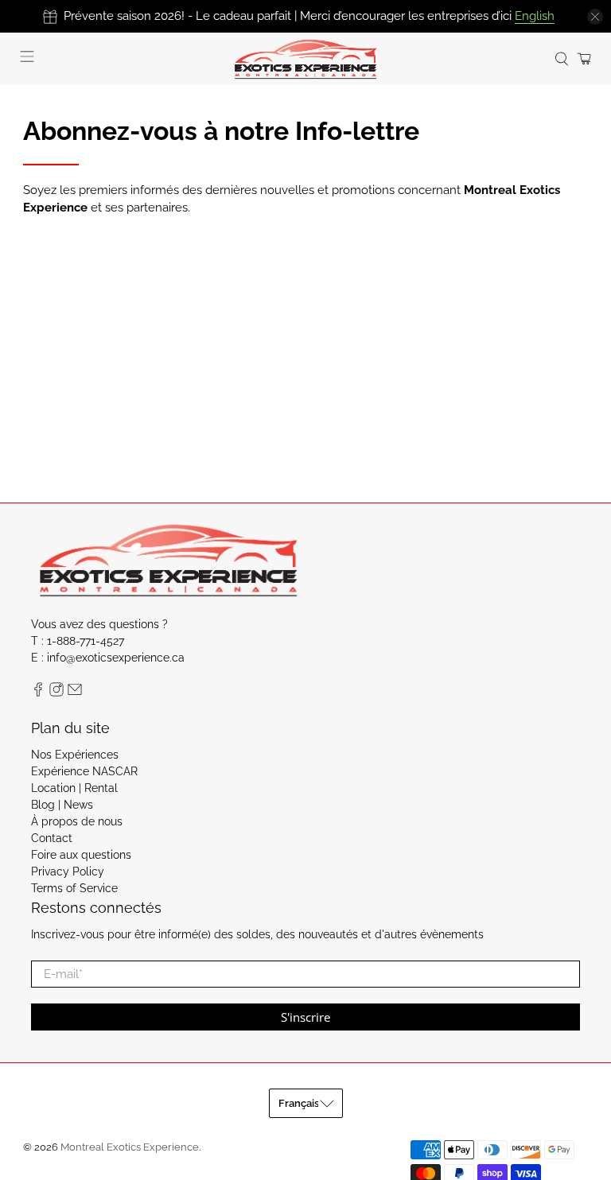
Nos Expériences (75, 754)
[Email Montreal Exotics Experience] (75, 692)
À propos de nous (77, 821)
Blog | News (62, 804)
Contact (51, 838)
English (535, 16)
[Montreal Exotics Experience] (305, 59)
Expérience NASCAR (84, 771)
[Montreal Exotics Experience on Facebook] (38, 692)
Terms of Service (74, 888)
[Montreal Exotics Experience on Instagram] (56, 692)
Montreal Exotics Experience (129, 1147)
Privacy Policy (67, 871)
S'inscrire (305, 1017)
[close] (595, 17)
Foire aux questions (81, 854)
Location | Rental (74, 788)
